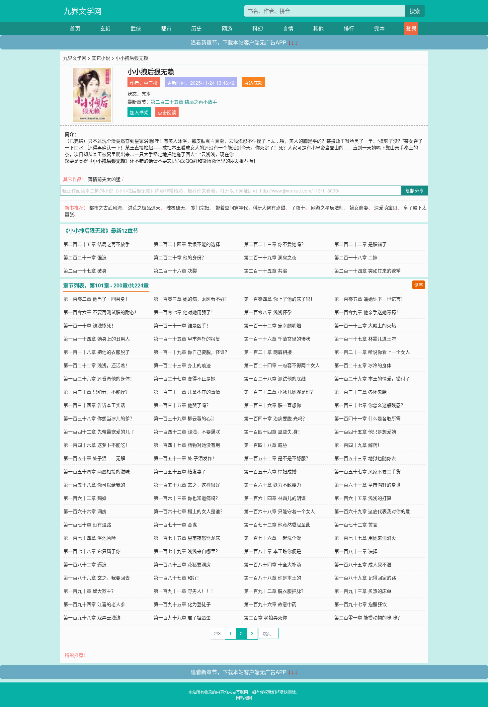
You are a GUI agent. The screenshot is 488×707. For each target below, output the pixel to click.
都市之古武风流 (105, 207)
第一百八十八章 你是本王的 (272, 577)
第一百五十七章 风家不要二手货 (367, 471)
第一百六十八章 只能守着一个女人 (279, 511)
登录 (411, 28)
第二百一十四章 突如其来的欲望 (367, 270)
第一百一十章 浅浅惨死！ (89, 325)
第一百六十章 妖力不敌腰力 (272, 484)
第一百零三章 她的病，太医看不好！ (191, 298)
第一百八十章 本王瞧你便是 (272, 551)
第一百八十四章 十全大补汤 (272, 564)
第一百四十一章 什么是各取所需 (367, 418)
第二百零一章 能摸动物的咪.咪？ (368, 617)
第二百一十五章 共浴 (265, 270)
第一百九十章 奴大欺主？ (89, 591)
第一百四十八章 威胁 (265, 444)
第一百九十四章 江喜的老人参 (94, 604)
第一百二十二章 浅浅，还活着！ (96, 365)
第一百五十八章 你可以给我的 (94, 484)
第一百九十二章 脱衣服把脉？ (275, 591)
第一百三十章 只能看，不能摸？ (96, 391)
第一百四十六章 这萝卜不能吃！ (96, 444)
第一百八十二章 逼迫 (85, 564)
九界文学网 (82, 10)
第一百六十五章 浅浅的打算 (362, 498)
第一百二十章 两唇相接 (268, 352)
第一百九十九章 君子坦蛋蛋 (182, 617)
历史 (196, 28)
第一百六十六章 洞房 (85, 511)
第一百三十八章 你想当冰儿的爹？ (98, 418)
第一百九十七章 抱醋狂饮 (360, 604)
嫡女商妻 (359, 207)
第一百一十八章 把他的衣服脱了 (96, 352)
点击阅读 (167, 112)
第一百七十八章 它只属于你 (92, 551)
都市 (166, 28)
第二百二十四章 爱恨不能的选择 (187, 244)
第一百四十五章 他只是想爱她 (365, 431)
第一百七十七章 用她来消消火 (365, 537)
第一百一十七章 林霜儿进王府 (365, 338)
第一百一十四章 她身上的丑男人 (96, 338)
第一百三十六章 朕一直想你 (272, 405)
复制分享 (414, 190)
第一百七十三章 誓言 (355, 524)
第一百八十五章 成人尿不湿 (362, 564)
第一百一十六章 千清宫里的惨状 (277, 338)
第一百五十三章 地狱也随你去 (365, 458)
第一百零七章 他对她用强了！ (184, 312)
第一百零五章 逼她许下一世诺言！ (369, 298)
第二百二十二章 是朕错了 (360, 244)
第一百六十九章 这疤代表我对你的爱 (372, 511)
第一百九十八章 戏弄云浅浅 (92, 617)
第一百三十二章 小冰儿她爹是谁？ (279, 391)
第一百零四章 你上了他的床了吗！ (279, 298)
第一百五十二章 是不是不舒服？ (277, 458)
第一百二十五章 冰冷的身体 (362, 365)
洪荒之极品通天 (144, 207)
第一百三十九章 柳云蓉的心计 (184, 418)
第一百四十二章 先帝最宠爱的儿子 (98, 431)
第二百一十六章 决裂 (175, 270)
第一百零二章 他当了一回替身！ (96, 298)
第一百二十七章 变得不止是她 (184, 378)
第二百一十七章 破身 (85, 270)
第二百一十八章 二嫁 (355, 257)
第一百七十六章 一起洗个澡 (272, 537)
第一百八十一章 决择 (355, 551)
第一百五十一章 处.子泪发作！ (185, 458)
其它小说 (101, 57)
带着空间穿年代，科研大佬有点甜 (250, 207)
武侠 (135, 28)
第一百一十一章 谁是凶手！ (182, 325)
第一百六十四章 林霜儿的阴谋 (275, 498)
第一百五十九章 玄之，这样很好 (187, 484)
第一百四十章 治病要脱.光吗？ (275, 418)
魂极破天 (175, 207)
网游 (227, 28)
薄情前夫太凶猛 (104, 179)
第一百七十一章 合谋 (175, 524)
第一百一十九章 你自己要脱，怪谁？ (191, 352)
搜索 (415, 11)
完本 (379, 28)
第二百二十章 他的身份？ (180, 257)
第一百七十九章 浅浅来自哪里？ (187, 551)
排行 (349, 28)
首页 (75, 28)
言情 (288, 28)
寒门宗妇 (200, 207)
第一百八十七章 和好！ (178, 577)
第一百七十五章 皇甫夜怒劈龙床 (187, 537)
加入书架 (139, 112)
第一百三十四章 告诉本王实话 (94, 405)
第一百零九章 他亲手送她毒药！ (367, 312)
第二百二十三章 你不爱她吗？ (275, 244)
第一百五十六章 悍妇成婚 (270, 471)
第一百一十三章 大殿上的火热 (365, 325)
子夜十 (298, 207)
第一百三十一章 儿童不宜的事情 (187, 391)
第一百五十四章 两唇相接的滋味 (96, 471)
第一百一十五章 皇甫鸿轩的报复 (187, 338)
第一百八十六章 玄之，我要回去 (96, 577)
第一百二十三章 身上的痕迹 (182, 365)
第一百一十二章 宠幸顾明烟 (272, 325)
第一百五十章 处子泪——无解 (94, 458)
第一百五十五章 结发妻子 (180, 471)
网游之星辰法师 (327, 207)
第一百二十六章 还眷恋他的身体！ (98, 378)
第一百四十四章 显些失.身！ (273, 431)
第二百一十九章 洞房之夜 (270, 257)
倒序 (418, 284)
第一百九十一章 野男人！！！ (184, 591)
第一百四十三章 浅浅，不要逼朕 (187, 431)
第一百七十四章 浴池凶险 (89, 537)
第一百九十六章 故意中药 (270, 604)
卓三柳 (151, 82)
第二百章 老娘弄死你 (265, 617)
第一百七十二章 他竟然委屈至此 (277, 524)
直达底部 (253, 82)
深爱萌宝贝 (385, 207)
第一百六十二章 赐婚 (85, 498)
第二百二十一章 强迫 (85, 257)
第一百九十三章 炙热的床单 (362, 591)
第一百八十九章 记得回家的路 (365, 577)
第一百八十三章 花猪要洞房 (182, 564)
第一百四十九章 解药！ (358, 444)
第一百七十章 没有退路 (87, 524)
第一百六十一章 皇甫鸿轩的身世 (367, 484)
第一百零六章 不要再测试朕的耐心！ (101, 312)
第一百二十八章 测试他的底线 (275, 378)
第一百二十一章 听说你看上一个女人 (372, 352)
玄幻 (105, 28)
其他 (318, 28)
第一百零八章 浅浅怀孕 (268, 312)
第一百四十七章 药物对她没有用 (187, 444)
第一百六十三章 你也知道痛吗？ (187, 498)
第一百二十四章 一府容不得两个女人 (282, 365)
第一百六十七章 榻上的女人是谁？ (189, 511)
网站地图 (244, 697)
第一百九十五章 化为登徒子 (182, 604)
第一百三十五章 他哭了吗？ (182, 405)
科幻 (257, 28)
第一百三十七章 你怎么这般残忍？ (369, 405)
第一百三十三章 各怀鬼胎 (360, 391)
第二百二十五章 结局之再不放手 (184, 101)
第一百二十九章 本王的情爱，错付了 (372, 378)
